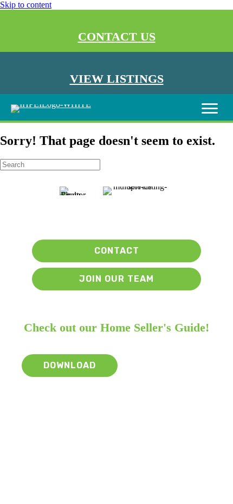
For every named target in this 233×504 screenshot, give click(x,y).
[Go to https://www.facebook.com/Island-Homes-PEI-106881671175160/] (119, 217)
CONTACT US (117, 36)
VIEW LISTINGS (117, 78)
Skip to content (25, 4)
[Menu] (209, 109)
